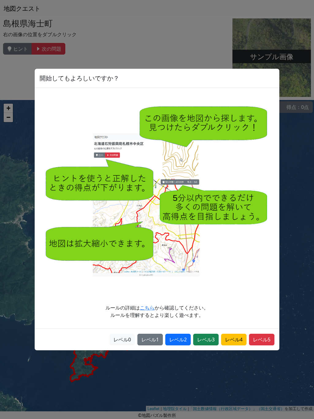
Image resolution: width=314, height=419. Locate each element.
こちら (147, 307)
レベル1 (150, 339)
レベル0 (122, 339)
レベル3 (206, 339)
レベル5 (261, 339)
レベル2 (178, 339)
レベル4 (234, 339)
